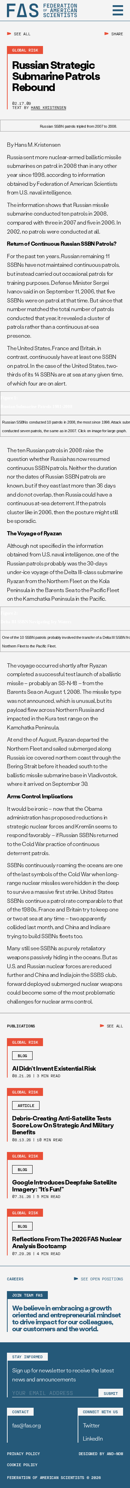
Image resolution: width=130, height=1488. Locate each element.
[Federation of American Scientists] (42, 10)
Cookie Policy (22, 1464)
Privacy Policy (23, 1453)
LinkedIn (93, 1438)
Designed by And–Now (101, 1453)
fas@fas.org (26, 1425)
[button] (118, 10)
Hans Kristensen (48, 107)
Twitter (91, 1425)
